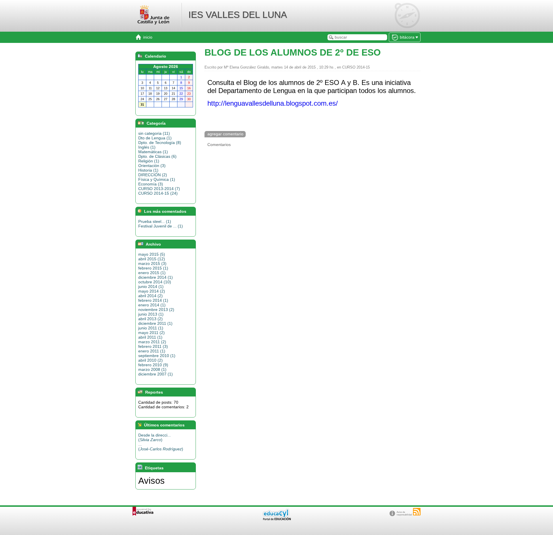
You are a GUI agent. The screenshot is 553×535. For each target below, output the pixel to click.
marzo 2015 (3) (152, 263)
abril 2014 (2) (150, 295)
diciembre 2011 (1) (155, 323)
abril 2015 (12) (151, 259)
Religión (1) (148, 161)
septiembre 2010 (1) (156, 355)
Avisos (151, 480)
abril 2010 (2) (150, 360)
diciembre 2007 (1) (155, 374)
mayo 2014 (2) (151, 291)
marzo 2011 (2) (152, 341)
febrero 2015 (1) (153, 268)
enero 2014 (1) (152, 305)
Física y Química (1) (156, 179)
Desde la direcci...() (154, 437)
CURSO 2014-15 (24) (158, 193)
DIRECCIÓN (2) (152, 174)
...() (160, 446)
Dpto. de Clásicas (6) (157, 156)
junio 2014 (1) (151, 286)
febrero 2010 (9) (153, 365)
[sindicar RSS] (417, 511)
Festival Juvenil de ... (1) (160, 226)
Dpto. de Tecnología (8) (159, 142)
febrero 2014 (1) (153, 300)
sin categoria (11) (154, 133)
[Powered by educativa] (143, 511)
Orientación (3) (152, 165)
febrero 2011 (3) (153, 346)
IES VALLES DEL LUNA (237, 15)
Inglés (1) (147, 147)
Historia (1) (148, 170)
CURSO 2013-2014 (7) (159, 188)
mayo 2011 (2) (151, 332)
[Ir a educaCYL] (276, 519)
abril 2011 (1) (150, 337)
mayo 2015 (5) (151, 254)
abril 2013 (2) (150, 318)
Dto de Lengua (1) (155, 138)
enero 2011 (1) (151, 351)
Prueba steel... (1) (154, 221)
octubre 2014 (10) (154, 282)
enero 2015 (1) (152, 272)
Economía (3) (150, 184)
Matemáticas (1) (153, 151)
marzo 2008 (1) (152, 369)
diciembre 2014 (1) (155, 277)
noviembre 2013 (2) (156, 309)
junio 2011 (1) (150, 328)
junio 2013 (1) (151, 314)
